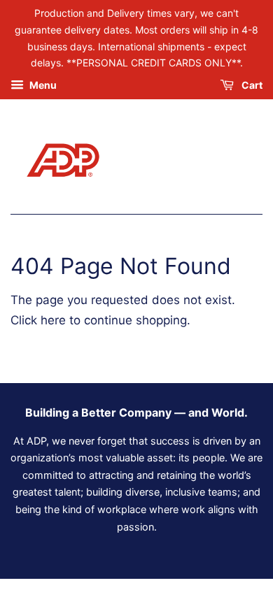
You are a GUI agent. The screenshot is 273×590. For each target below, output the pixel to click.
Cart (250, 86)
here (53, 320)
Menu (42, 86)
